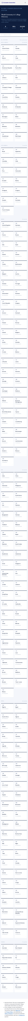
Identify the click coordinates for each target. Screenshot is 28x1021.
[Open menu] (25, 3)
